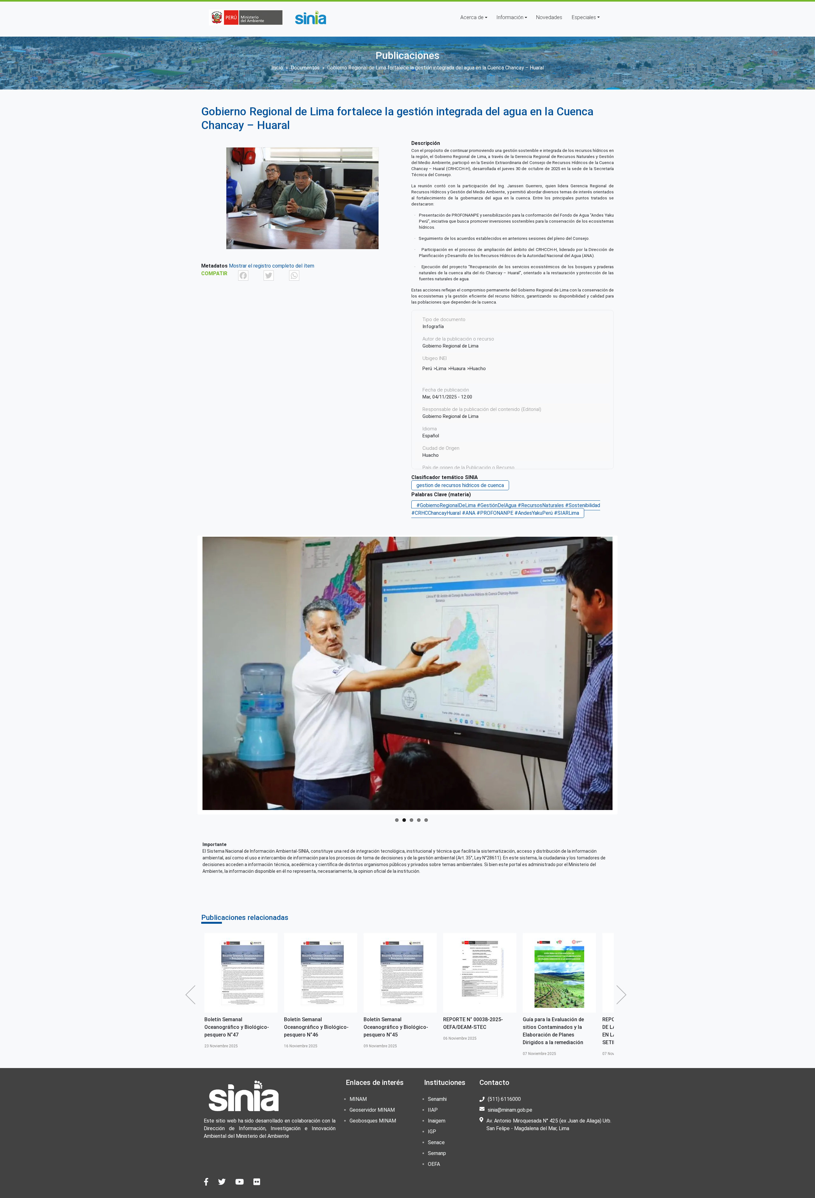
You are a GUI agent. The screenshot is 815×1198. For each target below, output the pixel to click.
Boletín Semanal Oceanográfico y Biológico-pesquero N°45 (316, 1027)
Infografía (433, 326)
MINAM (358, 1099)
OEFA (434, 1164)
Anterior (192, 994)
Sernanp (437, 1153)
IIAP (433, 1110)
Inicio (277, 68)
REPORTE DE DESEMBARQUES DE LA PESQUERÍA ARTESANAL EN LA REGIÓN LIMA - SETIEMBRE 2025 (559, 1030)
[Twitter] (268, 275)
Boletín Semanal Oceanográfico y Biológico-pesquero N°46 (236, 1027)
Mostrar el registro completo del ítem (271, 266)
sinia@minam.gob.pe (510, 1110)
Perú (427, 368)
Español (430, 436)
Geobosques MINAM (373, 1121)
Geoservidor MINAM (372, 1110)
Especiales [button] (584, 17)
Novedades (549, 17)
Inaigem (436, 1121)
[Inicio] (310, 17)
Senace (436, 1142)
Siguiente (623, 994)
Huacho (478, 368)
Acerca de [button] (472, 17)
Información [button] (509, 17)
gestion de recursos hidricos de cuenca (460, 485)
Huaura (457, 368)
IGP (432, 1132)
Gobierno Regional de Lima (450, 416)
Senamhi (437, 1099)
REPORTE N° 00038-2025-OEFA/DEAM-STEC (393, 1023)
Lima (441, 368)
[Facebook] (243, 275)
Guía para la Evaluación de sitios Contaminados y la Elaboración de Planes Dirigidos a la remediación (473, 1030)
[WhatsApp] (294, 275)
